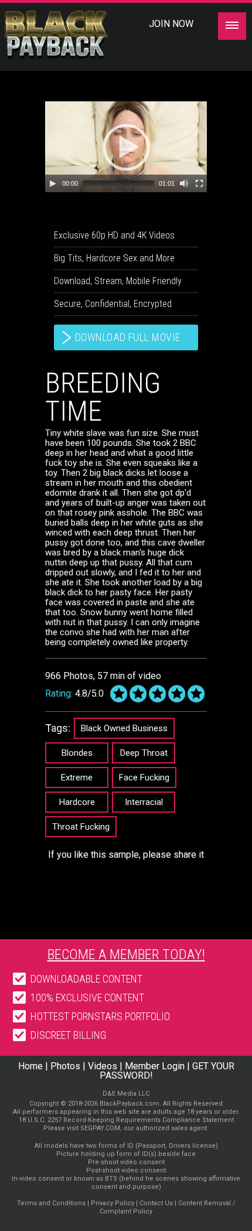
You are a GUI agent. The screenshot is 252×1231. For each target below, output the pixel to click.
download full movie (128, 337)
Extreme (77, 777)
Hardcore (77, 802)
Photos (65, 1066)
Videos (102, 1066)
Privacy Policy (112, 1203)
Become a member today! (126, 954)
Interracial (144, 802)
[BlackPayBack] (78, 35)
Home (30, 1066)
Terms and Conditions (51, 1203)
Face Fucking (144, 777)
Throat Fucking (81, 826)
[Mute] (184, 183)
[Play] (52, 183)
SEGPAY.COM (100, 1128)
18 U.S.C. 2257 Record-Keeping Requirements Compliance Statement (126, 1120)
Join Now (171, 23)
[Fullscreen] (199, 183)
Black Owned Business (124, 728)
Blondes (77, 753)
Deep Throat (144, 753)
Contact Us (156, 1203)
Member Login (155, 1066)
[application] (126, 146)
